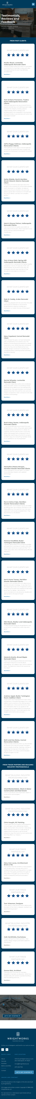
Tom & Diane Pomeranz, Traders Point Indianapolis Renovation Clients (16, 101)
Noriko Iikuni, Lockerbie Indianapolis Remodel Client (15, 63)
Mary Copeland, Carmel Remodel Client (16, 337)
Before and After (6, 1066)
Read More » (7, 74)
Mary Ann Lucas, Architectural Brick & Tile (16, 864)
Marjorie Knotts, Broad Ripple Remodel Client (15, 658)
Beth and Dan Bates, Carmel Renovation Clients (15, 741)
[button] (33, 4)
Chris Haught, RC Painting (14, 822)
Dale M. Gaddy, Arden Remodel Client (16, 300)
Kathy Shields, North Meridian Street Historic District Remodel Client (16, 181)
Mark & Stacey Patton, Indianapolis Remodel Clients (17, 224)
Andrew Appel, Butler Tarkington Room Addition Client (17, 697)
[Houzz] (7, 1049)
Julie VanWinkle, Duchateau (15, 937)
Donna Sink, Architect (12, 970)
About (3, 1059)
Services (3, 1061)
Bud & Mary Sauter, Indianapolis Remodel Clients (16, 423)
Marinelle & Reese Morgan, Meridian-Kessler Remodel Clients (17, 467)
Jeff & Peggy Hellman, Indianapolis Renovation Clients (17, 145)
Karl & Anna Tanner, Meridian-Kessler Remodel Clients (15, 580)
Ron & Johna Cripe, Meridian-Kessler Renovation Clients (15, 503)
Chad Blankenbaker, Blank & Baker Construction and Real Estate (17, 790)
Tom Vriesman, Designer (13, 903)
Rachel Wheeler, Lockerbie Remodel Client (14, 381)
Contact (3, 1070)
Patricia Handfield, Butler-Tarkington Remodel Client (14, 542)
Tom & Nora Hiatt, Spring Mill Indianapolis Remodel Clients (15, 261)
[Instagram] (2, 1049)
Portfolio (4, 1063)
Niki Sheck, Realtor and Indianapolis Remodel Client (18, 623)
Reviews (3, 1068)
